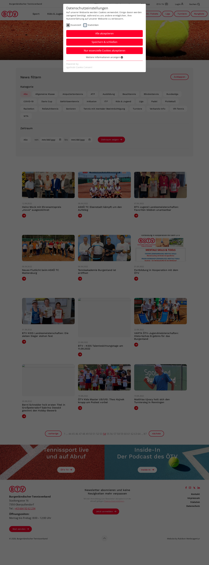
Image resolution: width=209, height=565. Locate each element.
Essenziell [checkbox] (76, 25)
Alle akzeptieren (104, 33)
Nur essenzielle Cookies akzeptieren (104, 50)
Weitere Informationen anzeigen (103, 57)
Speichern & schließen (104, 42)
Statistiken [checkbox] (93, 25)
